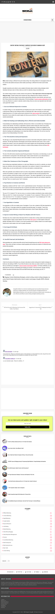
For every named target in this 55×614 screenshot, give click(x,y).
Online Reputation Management (10, 534)
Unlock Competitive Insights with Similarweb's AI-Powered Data (19, 494)
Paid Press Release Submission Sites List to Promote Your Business (20, 441)
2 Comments (8, 274)
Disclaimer (3, 605)
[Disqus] (27, 331)
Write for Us (3, 600)
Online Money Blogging (8, 531)
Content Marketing (7, 515)
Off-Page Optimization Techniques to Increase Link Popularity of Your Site (21, 474)
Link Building (5, 526)
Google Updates (6, 521)
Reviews (5, 537)
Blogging (6, 277)
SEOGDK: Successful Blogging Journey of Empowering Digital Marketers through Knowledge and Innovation (27, 461)
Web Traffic (5, 548)
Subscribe (27, 427)
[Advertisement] (27, 398)
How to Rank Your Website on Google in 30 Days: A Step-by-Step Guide (20, 455)
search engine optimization (41, 99)
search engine (35, 113)
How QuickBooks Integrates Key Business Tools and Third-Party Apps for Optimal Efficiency (24, 501)
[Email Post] (13, 274)
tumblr (37, 571)
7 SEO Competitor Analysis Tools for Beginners (16, 487)
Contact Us (3, 606)
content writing (30, 277)
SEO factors (34, 219)
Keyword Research (7, 523)
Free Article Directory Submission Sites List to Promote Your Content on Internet (22, 481)
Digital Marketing (6, 518)
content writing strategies (41, 277)
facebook (10, 571)
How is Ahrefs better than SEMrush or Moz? (16, 448)
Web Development (7, 542)
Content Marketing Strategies (17, 277)
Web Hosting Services (7, 545)
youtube (28, 571)
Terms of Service (4, 602)
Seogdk (38, 279)
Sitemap (3, 607)
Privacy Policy (4, 604)
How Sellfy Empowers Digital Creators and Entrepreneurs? (18, 468)
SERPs (42, 279)
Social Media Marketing (8, 539)
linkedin (46, 571)
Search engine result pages (28, 279)
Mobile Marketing (7, 529)
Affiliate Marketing (7, 512)
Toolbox (2, 599)
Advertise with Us (4, 601)
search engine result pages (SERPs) (28, 265)
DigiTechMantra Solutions (18, 292)
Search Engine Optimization (13, 279)
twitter (20, 571)
